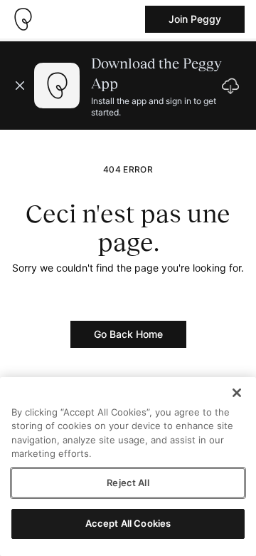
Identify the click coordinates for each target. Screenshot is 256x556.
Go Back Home (128, 334)
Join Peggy (195, 19)
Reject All (128, 482)
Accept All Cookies (128, 523)
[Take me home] (22, 19)
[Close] (236, 392)
